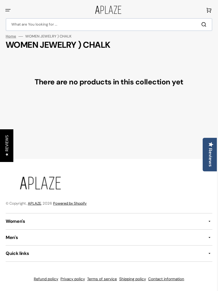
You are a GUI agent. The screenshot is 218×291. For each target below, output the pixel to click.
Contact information (164, 279)
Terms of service (100, 279)
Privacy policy (70, 279)
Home (11, 36)
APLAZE (34, 203)
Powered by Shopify (70, 203)
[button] (8, 10)
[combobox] (107, 24)
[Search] (200, 24)
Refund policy (44, 279)
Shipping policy (130, 279)
